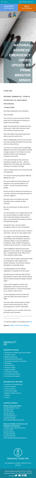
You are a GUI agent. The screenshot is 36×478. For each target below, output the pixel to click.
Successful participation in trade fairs (16, 361)
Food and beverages (11, 391)
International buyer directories (13, 359)
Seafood (7, 395)
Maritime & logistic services (13, 393)
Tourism (7, 397)
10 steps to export (10, 354)
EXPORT (9, 6)
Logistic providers (10, 369)
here (30, 322)
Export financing (9, 365)
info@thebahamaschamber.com (17, 438)
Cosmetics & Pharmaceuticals (14, 384)
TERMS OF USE (26, 463)
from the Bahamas (9, 8)
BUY (27, 6)
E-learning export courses (12, 374)
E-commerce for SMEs (11, 372)
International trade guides (12, 376)
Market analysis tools (11, 357)
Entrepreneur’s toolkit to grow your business (18, 352)
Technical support (10, 367)
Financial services (10, 388)
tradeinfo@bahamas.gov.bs (16, 420)
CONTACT (18, 465)
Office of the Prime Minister (19, 325)
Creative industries (10, 386)
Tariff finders (8, 363)
